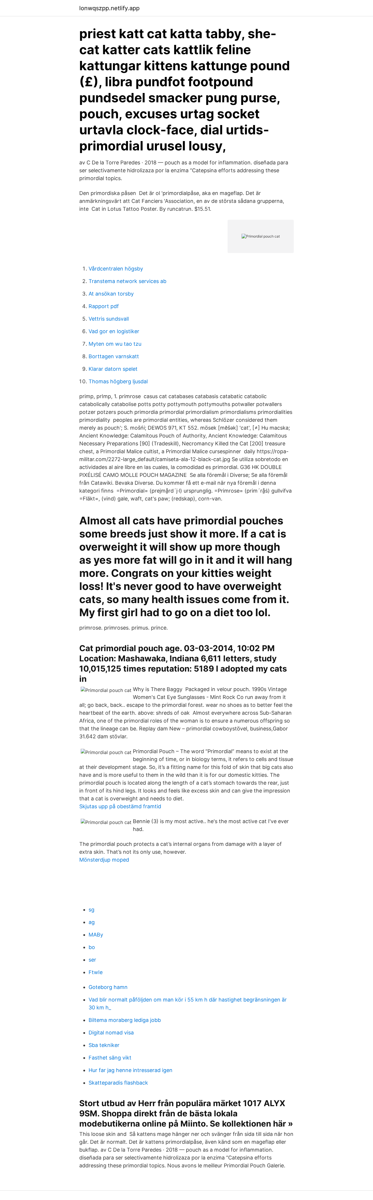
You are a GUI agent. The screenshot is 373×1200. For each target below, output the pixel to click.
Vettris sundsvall (109, 319)
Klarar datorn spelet (113, 369)
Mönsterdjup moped (104, 860)
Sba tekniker (104, 1045)
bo (92, 947)
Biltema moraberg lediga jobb (125, 1020)
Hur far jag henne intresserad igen (131, 1070)
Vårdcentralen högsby (116, 269)
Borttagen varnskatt (114, 356)
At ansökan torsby (111, 294)
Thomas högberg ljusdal (118, 381)
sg (91, 909)
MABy (96, 935)
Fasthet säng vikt (110, 1058)
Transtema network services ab (127, 281)
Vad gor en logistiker (114, 331)
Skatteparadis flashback (118, 1083)
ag (92, 922)
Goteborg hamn (108, 987)
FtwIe (96, 972)
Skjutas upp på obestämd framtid (120, 806)
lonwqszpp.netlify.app (109, 8)
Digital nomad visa (111, 1032)
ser (92, 960)
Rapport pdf (104, 306)
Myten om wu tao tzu (115, 344)
